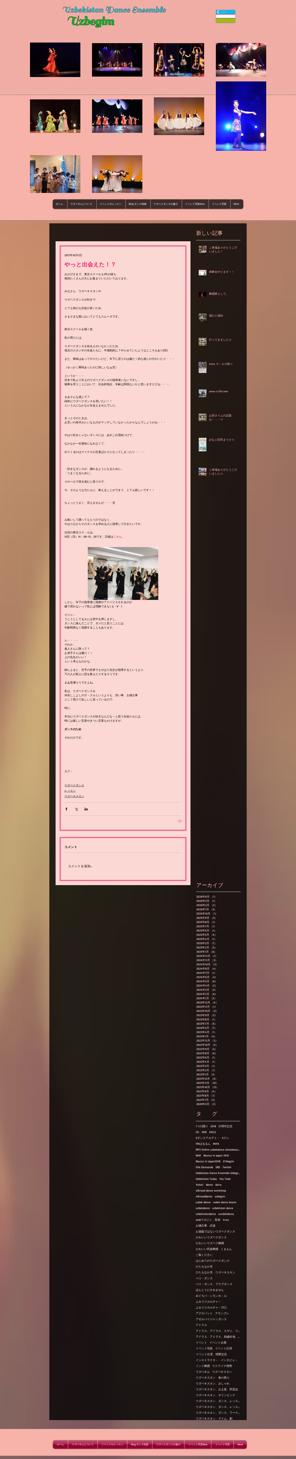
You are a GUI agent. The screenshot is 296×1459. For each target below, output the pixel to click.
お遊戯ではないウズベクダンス (215, 1231)
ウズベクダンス (74, 785)
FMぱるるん (203, 1143)
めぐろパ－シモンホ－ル (211, 1295)
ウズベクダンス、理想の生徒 (82, 777)
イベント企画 (217, 1342)
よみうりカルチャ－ (208, 1301)
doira (218, 1184)
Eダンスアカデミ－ (208, 1138)
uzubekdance (226, 1213)
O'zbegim (228, 1161)
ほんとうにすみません (210, 1289)
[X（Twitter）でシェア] (76, 809)
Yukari (199, 1184)
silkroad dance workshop (211, 1190)
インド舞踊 (203, 1365)
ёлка (226, 1219)
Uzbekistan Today (206, 1178)
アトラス (201, 1325)
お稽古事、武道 (205, 1225)
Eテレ (225, 1138)
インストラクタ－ (207, 1360)
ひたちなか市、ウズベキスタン (215, 1272)
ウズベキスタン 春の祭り (213, 1377)
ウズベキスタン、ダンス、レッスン (218, 1401)
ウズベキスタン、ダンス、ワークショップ (218, 1412)
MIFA (216, 1143)
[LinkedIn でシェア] (86, 809)
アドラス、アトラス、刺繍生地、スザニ (218, 1336)
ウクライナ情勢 (222, 1365)
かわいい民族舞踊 (207, 1249)
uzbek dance (203, 1202)
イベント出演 (223, 1348)
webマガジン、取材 (208, 1219)
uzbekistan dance (222, 1208)
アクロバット (204, 1313)
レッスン (70, 790)
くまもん (226, 1249)
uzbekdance (203, 1208)
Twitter (227, 1167)
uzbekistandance (206, 1213)
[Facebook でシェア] (66, 809)
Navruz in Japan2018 (208, 1161)
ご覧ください (204, 1254)
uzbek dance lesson (224, 1202)
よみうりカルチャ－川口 (211, 1307)
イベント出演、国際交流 (211, 1354)
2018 (213, 1126)
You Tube (225, 1178)
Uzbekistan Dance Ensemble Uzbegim (218, 1173)
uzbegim (220, 1196)
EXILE (212, 1132)
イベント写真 (204, 1348)
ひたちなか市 (204, 1266)
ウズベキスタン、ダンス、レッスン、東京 (218, 1406)
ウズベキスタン (74, 796)
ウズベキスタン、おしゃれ (213, 1383)
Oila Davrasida (204, 1167)
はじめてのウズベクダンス (213, 1260)
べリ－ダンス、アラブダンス (214, 1284)
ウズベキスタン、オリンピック (215, 1395)
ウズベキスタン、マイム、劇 (214, 1418)
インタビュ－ (229, 1360)
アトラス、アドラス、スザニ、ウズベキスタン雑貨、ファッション (218, 1330)
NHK (198, 1155)
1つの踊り (202, 1126)
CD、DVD (201, 1132)
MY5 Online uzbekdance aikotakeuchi (218, 1149)
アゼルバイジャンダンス (211, 1319)
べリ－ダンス (204, 1278)
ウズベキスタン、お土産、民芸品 (217, 1389)
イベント (201, 1342)
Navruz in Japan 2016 (216, 1155)
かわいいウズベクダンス (211, 1237)
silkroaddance (204, 1196)
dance (209, 1184)
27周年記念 (225, 1126)
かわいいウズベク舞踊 (210, 1243)
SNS (217, 1167)
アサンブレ (222, 1313)
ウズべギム (203, 1371)
